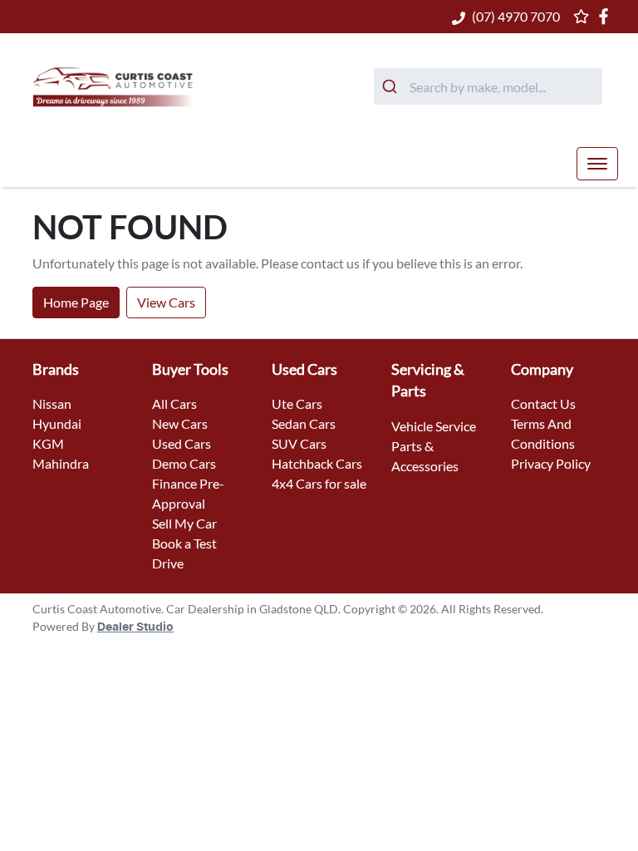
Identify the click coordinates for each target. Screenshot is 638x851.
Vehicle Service (433, 426)
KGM (48, 443)
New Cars (180, 423)
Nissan (51, 403)
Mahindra (60, 463)
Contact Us (543, 403)
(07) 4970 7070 (516, 16)
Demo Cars (184, 463)
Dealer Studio (135, 627)
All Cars (174, 403)
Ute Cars (297, 403)
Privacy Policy (551, 463)
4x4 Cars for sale (319, 483)
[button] (597, 163)
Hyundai (56, 423)
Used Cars (181, 443)
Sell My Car (184, 523)
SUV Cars (299, 443)
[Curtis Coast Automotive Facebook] (607, 16)
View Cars (166, 302)
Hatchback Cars (317, 463)
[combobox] (488, 86)
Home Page (76, 302)
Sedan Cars (304, 423)
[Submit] (392, 86)
